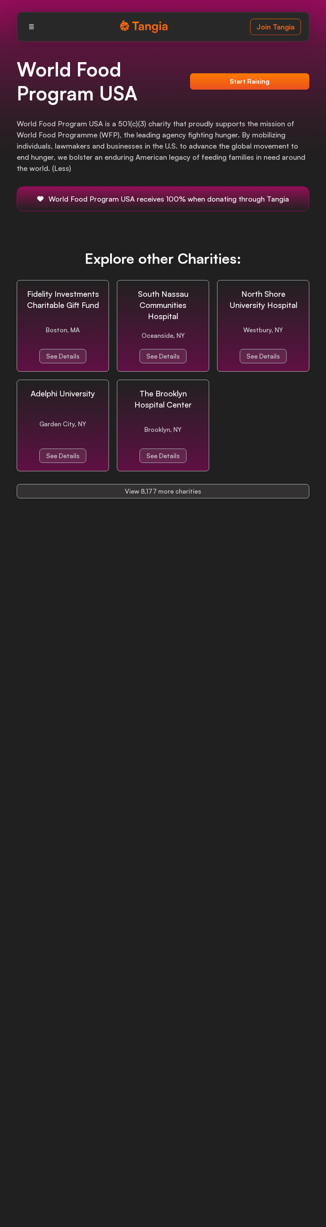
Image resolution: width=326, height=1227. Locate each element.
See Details (63, 356)
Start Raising (250, 81)
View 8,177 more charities (163, 491)
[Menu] (31, 26)
